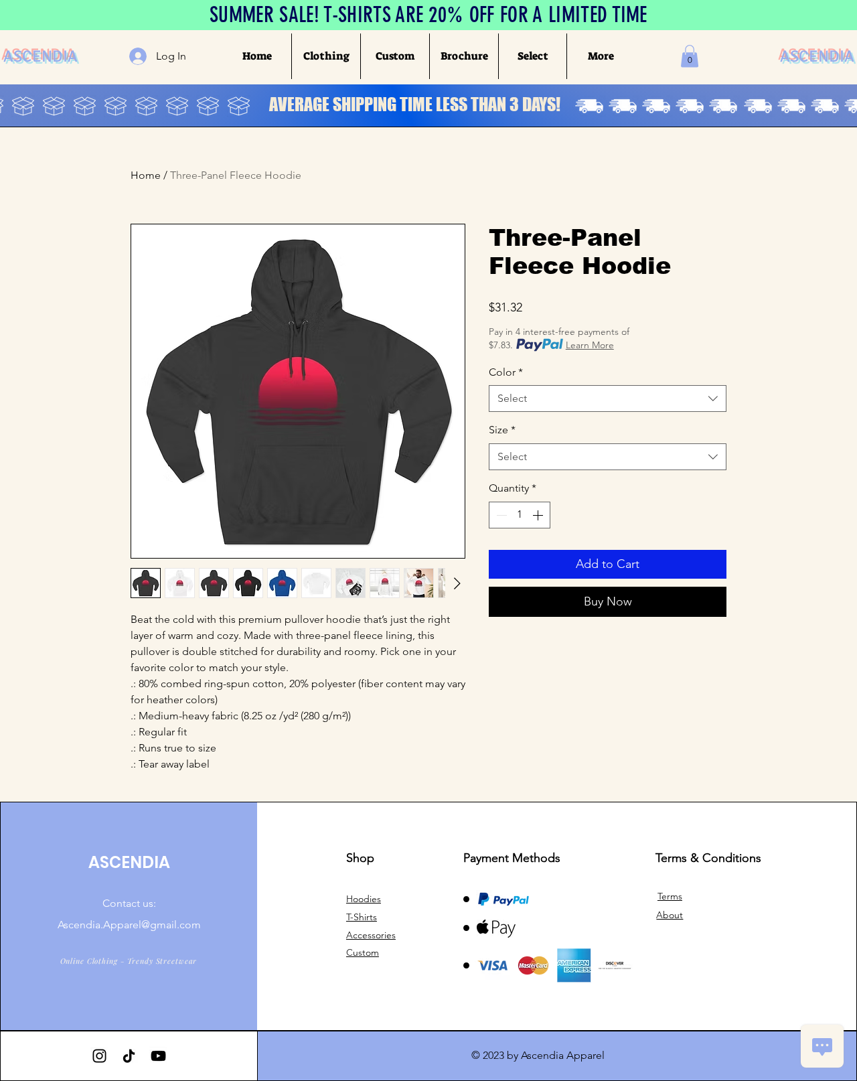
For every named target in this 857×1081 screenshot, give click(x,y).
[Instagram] (99, 1056)
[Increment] (539, 515)
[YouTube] (158, 1056)
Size (502, 429)
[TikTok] (129, 1056)
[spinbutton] (520, 515)
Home (146, 175)
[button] (325, 56)
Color (506, 372)
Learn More (590, 345)
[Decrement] (500, 515)
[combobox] (607, 398)
